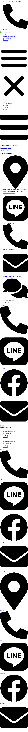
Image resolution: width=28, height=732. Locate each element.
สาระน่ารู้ (5, 41)
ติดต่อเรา (5, 40)
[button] (14, 72)
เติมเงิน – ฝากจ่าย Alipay (9, 36)
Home (4, 34)
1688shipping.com (13, 302)
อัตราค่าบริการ (7, 38)
